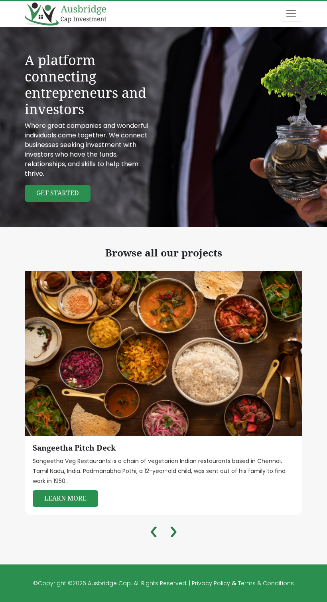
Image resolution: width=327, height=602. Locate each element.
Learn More (65, 498)
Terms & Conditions (266, 583)
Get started (57, 193)
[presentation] (154, 533)
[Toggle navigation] (291, 14)
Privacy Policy (212, 583)
